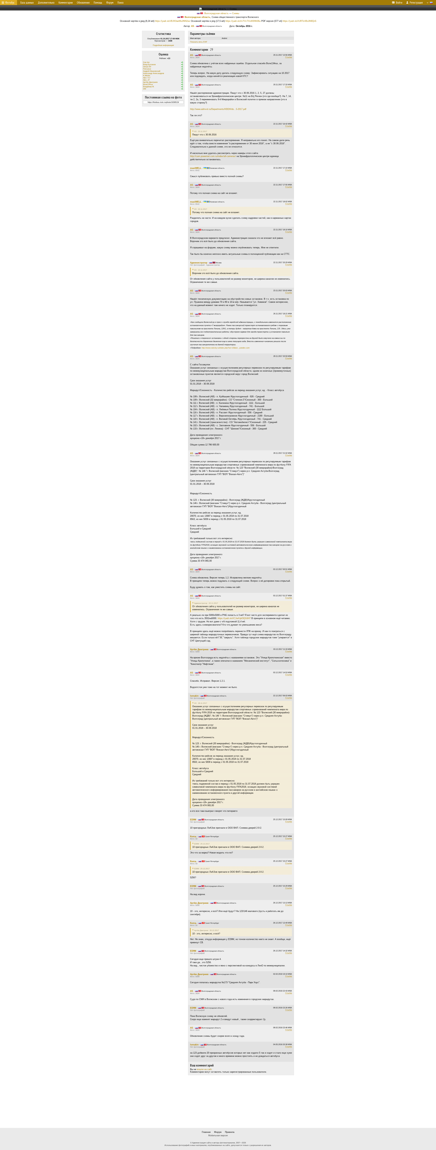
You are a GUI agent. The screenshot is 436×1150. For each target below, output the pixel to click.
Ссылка (288, 57)
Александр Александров (153, 73)
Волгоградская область (216, 13)
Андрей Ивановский (151, 71)
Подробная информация (163, 45)
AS (192, 26)
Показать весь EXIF (198, 42)
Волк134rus (148, 84)
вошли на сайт (204, 1069)
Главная (206, 1132)
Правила (229, 1132)
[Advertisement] (218, 1101)
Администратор (198, 262)
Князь (193, 836)
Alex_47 (146, 80)
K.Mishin (146, 75)
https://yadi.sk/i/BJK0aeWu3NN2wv (172, 21)
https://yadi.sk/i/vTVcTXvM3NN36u (243, 21)
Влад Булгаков (149, 64)
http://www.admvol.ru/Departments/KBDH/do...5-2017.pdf (218, 109)
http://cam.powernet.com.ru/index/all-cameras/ (213, 156)
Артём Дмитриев (150, 82)
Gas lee (146, 62)
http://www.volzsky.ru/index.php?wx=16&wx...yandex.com (226, 348)
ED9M (193, 819)
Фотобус (9, 2)
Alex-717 (146, 78)
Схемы (235, 13)
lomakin (194, 696)
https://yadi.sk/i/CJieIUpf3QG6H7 (234, 618)
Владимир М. (148, 87)
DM (144, 89)
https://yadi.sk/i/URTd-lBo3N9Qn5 (299, 21)
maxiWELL (195, 168)
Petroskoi (147, 69)
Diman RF (147, 67)
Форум (218, 1132)
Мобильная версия (218, 1135)
